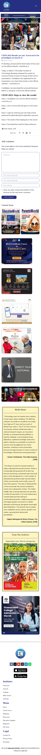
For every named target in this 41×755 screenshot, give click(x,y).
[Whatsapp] (29, 664)
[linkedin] (26, 133)
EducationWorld (13, 748)
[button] (36, 6)
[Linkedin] (26, 664)
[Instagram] (22, 664)
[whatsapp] (29, 133)
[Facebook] (23, 133)
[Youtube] (18, 664)
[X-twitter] (15, 664)
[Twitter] (20, 133)
